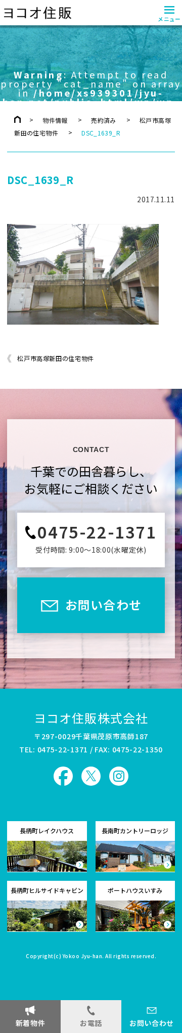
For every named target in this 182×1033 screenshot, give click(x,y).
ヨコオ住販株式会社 (91, 718)
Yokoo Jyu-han (83, 957)
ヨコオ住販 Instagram (118, 776)
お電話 (91, 1023)
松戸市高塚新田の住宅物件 (55, 358)
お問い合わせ (151, 1023)
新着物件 (31, 1023)
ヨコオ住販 (36, 12)
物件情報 (54, 120)
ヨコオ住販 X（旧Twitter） (91, 776)
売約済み (103, 120)
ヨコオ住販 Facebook (63, 776)
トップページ (17, 119)
